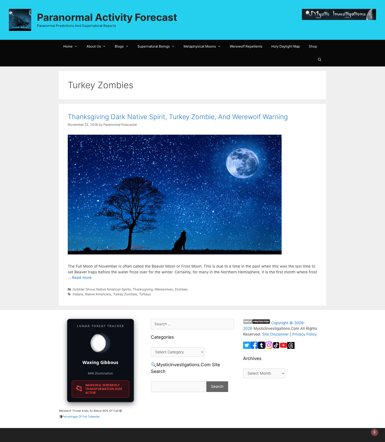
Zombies (181, 289)
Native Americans (98, 294)
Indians (78, 294)
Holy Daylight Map (285, 46)
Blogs (119, 46)
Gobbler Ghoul (83, 289)
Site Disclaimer (275, 334)
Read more (82, 277)
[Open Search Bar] (319, 59)
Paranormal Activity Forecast (107, 17)
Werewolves (164, 289)
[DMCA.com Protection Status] (256, 323)
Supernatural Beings (153, 46)
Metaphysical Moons (200, 46)
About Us (93, 46)
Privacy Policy (304, 334)
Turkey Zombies (125, 294)
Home (68, 46)
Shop (313, 46)
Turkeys (145, 294)
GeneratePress (231, 435)
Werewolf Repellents (246, 46)
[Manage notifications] (374, 432)
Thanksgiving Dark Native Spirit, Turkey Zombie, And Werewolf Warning (178, 117)
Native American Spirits (113, 289)
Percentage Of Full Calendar (81, 416)
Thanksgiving (143, 289)
